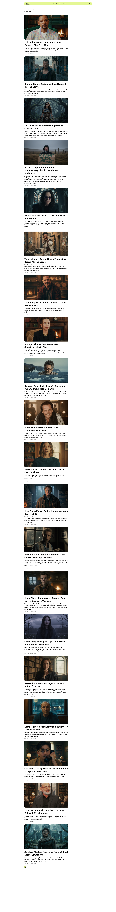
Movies (64, 3)
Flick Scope (27, 8)
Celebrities (58, 3)
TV (53, 3)
